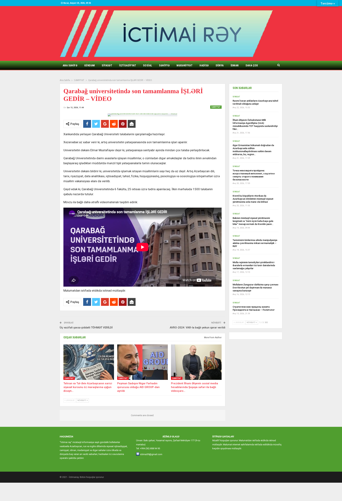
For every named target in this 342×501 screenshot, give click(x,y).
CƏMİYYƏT (216, 107)
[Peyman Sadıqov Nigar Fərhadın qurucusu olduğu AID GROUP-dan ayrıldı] (142, 362)
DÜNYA (220, 65)
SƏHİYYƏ (164, 65)
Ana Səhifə (70, 65)
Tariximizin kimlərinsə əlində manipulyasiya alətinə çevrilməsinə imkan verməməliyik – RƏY (255, 243)
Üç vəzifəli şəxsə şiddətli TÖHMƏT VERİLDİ (86, 327)
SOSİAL (147, 65)
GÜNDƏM (89, 65)
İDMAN (235, 65)
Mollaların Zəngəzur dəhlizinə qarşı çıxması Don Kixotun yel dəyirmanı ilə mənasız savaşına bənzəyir (255, 287)
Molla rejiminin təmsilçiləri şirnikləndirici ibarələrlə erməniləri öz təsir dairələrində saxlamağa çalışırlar (254, 265)
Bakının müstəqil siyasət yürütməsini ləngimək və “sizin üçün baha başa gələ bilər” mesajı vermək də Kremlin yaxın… (253, 221)
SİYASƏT (107, 65)
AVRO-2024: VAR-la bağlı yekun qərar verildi (197, 327)
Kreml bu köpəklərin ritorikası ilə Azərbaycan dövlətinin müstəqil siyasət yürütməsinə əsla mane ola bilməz (253, 198)
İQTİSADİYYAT (127, 65)
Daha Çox (252, 65)
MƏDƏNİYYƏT (185, 65)
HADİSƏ (204, 65)
